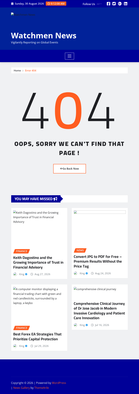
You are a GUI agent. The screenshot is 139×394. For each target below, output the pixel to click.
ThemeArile (41, 388)
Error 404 (30, 70)
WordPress (59, 383)
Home (17, 70)
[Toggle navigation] (69, 56)
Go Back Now (71, 168)
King (21, 274)
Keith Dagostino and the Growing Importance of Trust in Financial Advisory (38, 262)
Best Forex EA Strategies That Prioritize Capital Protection (37, 336)
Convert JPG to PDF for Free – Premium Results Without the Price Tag (98, 261)
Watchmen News (43, 35)
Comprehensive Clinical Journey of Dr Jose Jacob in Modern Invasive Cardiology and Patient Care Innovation (99, 311)
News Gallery (21, 388)
